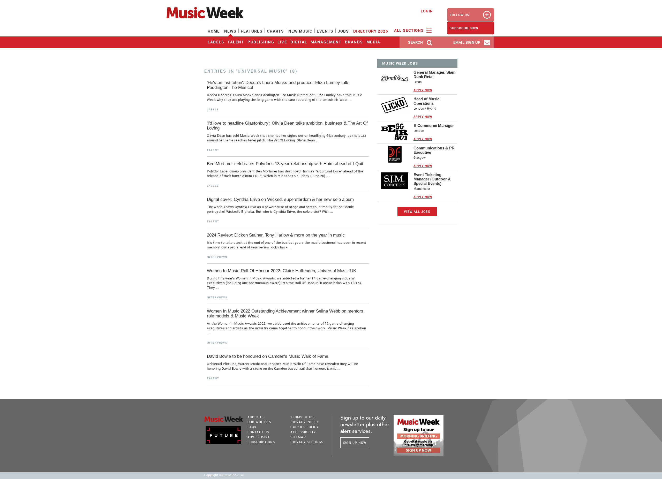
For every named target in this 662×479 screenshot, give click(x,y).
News (230, 31)
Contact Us (258, 432)
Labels (216, 41)
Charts (275, 31)
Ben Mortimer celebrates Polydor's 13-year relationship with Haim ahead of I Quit (285, 163)
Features (251, 31)
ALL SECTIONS (409, 30)
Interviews (217, 257)
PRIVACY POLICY (304, 422)
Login (427, 11)
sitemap (298, 437)
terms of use (302, 417)
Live (282, 41)
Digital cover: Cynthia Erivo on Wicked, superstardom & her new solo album (280, 199)
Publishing (260, 41)
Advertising (258, 437)
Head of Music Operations (426, 101)
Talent (236, 41)
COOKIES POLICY (304, 427)
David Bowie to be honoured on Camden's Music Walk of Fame (267, 356)
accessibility (303, 432)
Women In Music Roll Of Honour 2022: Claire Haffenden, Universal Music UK (281, 270)
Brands (354, 41)
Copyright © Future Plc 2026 (224, 475)
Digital (298, 41)
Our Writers (259, 422)
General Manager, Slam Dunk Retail (434, 74)
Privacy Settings (306, 442)
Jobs (343, 31)
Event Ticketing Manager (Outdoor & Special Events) (432, 179)
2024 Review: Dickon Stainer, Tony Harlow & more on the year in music (276, 235)
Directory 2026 (370, 31)
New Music (300, 31)
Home (214, 31)
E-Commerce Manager (433, 125)
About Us (256, 417)
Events (325, 31)
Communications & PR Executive (434, 150)
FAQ (251, 427)
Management (326, 41)
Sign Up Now (354, 442)
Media (373, 41)
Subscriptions (261, 442)
